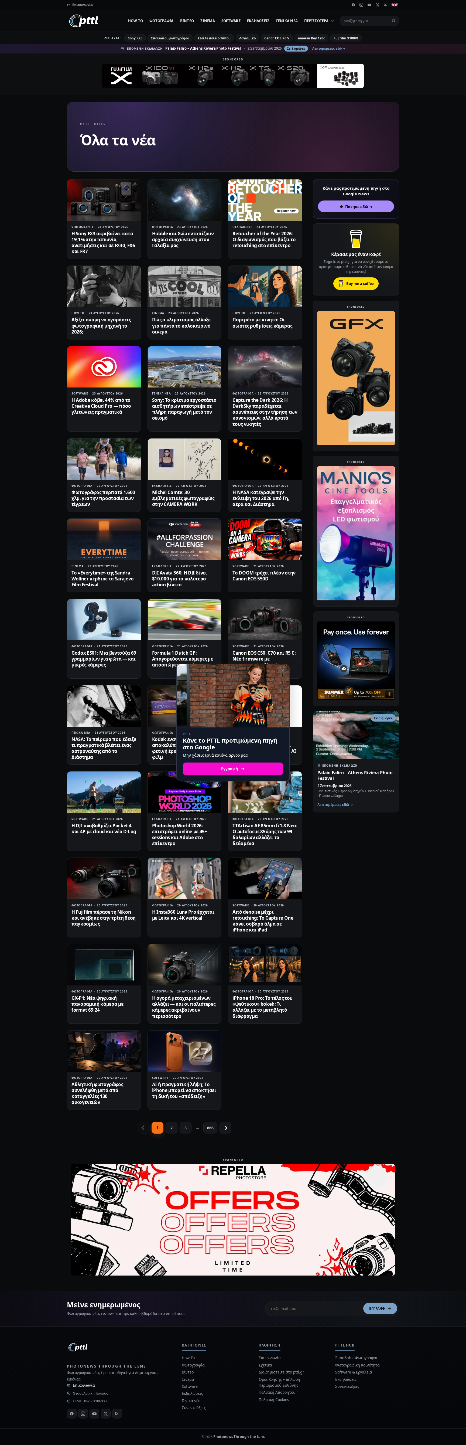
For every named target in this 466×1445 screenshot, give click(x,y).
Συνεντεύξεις (193, 1407)
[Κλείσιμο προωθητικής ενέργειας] (283, 670)
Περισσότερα (316, 20)
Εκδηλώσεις (258, 20)
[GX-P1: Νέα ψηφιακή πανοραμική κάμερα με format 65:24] (104, 964)
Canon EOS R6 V (276, 38)
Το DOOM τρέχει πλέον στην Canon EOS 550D (264, 576)
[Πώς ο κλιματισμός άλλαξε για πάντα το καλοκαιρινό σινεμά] (184, 286)
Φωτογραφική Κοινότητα (357, 1365)
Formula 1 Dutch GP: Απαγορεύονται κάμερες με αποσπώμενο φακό (182, 659)
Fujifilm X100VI (346, 38)
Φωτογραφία (161, 20)
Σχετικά (265, 1365)
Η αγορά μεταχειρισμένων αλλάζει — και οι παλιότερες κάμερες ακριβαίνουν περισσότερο (183, 1007)
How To (135, 20)
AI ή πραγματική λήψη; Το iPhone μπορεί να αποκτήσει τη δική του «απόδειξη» (184, 1090)
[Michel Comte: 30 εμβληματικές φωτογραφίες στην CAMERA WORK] (184, 459)
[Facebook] (353, 5)
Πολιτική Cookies (274, 1399)
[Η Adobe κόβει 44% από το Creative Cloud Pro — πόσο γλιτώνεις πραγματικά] (104, 366)
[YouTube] (369, 5)
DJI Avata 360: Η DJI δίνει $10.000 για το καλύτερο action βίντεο (179, 579)
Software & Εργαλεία (353, 1372)
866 (210, 1127)
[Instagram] (361, 5)
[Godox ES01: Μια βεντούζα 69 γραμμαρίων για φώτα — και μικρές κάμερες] (104, 619)
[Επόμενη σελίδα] (225, 1128)
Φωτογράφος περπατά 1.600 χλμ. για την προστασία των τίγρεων (103, 498)
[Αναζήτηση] (394, 21)
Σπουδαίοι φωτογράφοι (170, 38)
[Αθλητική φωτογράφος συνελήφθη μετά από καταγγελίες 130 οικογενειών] (104, 1051)
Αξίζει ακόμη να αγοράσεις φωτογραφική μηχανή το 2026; (101, 326)
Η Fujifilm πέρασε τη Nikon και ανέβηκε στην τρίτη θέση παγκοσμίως (103, 918)
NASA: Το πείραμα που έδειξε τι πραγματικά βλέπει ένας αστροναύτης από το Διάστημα (103, 748)
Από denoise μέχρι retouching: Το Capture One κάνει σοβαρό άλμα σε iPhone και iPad (262, 921)
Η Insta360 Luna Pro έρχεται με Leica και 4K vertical (183, 915)
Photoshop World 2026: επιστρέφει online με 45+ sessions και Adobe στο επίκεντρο (179, 834)
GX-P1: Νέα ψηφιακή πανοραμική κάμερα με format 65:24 (97, 1004)
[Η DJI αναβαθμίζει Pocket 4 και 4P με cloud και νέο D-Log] (104, 792)
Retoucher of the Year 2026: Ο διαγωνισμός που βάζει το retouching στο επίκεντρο (264, 239)
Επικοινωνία (84, 1385)
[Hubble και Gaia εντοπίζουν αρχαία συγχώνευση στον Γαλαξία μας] (184, 200)
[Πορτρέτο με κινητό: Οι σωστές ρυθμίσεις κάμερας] (265, 286)
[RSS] (385, 5)
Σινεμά (207, 20)
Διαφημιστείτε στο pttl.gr (281, 1372)
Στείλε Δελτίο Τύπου (214, 38)
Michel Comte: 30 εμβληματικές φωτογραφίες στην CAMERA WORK (183, 498)
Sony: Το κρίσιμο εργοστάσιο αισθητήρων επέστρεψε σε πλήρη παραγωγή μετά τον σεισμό (184, 409)
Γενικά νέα (287, 20)
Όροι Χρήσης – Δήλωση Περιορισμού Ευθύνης (279, 1382)
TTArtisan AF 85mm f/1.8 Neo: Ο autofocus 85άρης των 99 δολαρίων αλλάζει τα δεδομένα (264, 834)
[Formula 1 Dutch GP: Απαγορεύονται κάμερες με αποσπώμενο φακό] (184, 619)
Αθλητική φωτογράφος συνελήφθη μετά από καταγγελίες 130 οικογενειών (97, 1093)
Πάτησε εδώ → (359, 206)
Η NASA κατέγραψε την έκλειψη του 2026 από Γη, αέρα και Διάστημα (260, 498)
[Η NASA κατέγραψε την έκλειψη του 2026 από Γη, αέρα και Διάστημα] (265, 459)
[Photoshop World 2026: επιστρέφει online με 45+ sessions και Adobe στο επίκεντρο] (184, 792)
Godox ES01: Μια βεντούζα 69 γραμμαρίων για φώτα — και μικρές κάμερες (103, 659)
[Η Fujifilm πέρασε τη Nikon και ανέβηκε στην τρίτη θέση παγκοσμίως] (104, 878)
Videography (82, 227)
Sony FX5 (135, 38)
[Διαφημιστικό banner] (233, 76)
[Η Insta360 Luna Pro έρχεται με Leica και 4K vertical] (184, 878)
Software (231, 20)
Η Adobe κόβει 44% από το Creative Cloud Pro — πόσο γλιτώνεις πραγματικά (101, 406)
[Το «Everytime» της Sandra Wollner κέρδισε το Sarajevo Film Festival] (104, 539)
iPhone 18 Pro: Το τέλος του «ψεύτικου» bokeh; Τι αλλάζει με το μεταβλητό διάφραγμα (262, 1007)
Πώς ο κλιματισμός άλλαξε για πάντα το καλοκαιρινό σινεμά (181, 326)
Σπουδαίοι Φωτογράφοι (356, 1357)
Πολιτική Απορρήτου (277, 1392)
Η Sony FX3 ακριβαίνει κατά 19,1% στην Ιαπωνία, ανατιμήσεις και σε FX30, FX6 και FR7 (103, 242)
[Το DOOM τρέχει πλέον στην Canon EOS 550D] (265, 539)
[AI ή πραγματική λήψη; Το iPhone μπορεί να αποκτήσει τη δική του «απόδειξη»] (184, 1051)
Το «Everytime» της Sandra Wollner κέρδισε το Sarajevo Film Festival (102, 579)
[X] (377, 5)
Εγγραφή (377, 1308)
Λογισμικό (247, 38)
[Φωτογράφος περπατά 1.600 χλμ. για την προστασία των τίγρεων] (104, 459)
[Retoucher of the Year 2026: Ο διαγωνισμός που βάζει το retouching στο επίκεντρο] (265, 200)
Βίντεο (187, 20)
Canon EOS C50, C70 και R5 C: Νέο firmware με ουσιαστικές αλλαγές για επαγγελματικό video (264, 662)
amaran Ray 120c (311, 38)
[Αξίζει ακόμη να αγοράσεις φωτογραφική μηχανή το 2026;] (104, 286)
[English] (394, 5)
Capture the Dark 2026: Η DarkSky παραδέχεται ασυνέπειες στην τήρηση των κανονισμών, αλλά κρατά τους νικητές (264, 412)
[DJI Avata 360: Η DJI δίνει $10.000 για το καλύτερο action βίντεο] (184, 539)
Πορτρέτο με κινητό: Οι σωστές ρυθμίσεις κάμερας (262, 323)
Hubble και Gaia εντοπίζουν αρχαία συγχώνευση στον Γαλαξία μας (183, 239)
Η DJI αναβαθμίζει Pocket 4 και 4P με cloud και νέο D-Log (103, 828)
